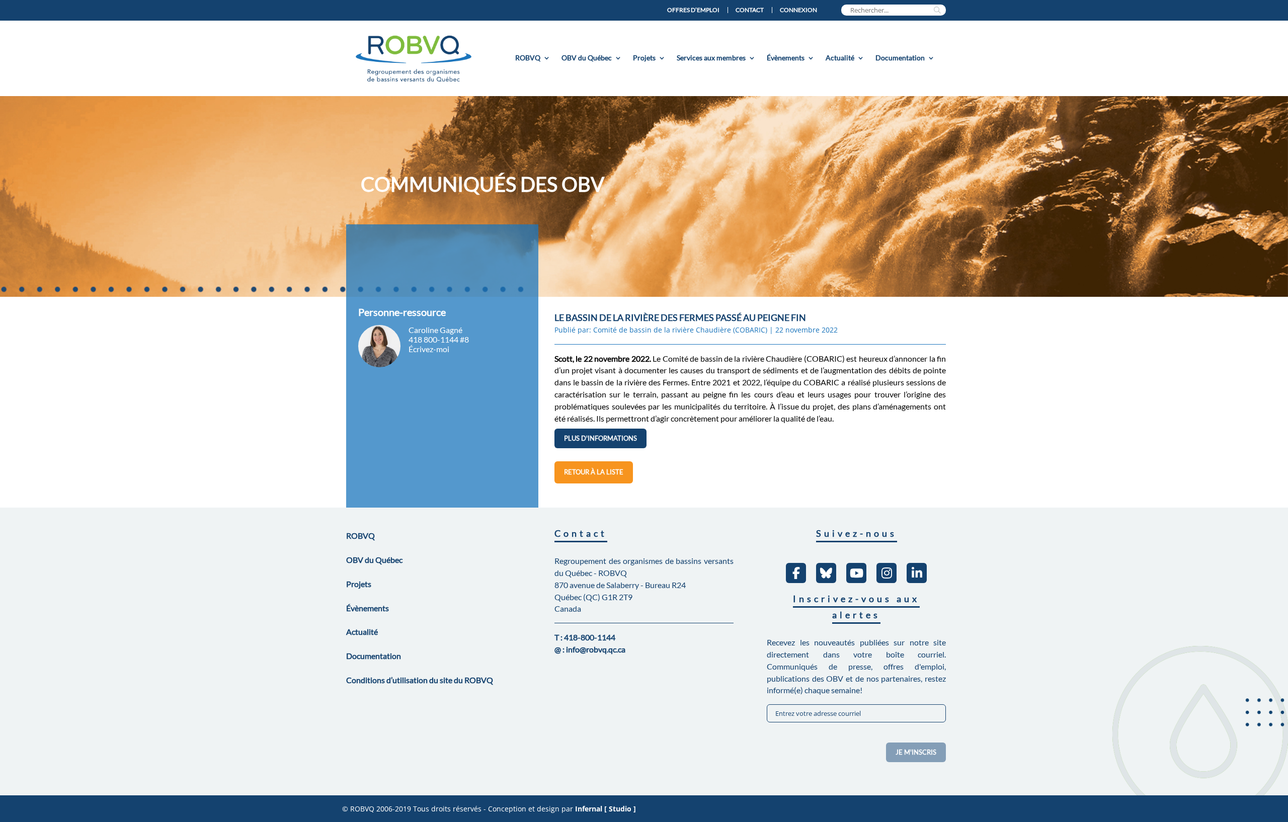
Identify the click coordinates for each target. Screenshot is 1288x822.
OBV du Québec (586, 57)
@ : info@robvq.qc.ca (589, 649)
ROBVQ (527, 57)
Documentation (900, 57)
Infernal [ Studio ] (605, 808)
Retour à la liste (593, 472)
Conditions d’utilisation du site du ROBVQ (419, 680)
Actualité (840, 57)
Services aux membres (711, 57)
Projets (644, 57)
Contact (750, 10)
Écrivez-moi (429, 349)
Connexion (798, 10)
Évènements (785, 57)
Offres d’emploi (693, 10)
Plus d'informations (600, 438)
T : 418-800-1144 (584, 637)
